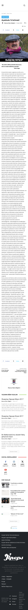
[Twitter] (10, 602)
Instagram (14, 598)
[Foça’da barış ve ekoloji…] (5, 485)
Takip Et (14, 460)
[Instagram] (10, 599)
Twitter (13, 601)
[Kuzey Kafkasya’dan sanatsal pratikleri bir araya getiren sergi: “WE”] (5, 492)
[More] (22, 30)
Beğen (5, 460)
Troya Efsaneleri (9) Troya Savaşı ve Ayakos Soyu (20, 371)
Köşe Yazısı (9, 13)
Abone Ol (5, 469)
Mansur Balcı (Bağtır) (9, 23)
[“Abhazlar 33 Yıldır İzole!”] (5, 516)
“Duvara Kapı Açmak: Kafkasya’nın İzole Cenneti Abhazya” (17, 500)
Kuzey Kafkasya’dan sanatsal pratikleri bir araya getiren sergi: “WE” (18, 492)
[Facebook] (10, 596)
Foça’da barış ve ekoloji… (17, 483)
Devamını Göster (13, 451)
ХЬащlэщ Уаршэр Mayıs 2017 (12, 399)
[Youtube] (10, 604)
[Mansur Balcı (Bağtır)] (3, 23)
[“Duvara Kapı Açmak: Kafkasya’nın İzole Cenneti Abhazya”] (5, 500)
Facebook (14, 596)
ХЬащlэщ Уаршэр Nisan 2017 (12, 416)
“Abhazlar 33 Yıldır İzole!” (17, 514)
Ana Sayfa (4, 13)
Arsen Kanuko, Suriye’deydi (5, 371)
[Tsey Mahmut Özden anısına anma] (5, 508)
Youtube (14, 604)
